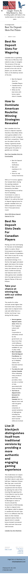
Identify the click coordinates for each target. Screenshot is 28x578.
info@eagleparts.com (18, 561)
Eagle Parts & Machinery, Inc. (14, 11)
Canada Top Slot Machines (13, 531)
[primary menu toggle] (2, 10)
